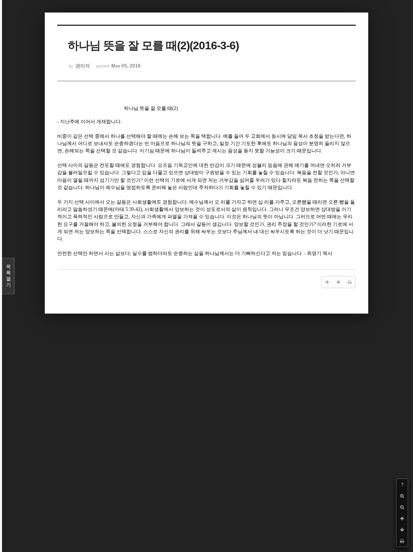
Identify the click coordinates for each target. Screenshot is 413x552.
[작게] (402, 507)
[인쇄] (402, 541)
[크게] (402, 495)
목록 (8, 276)
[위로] (402, 518)
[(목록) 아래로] (402, 529)
